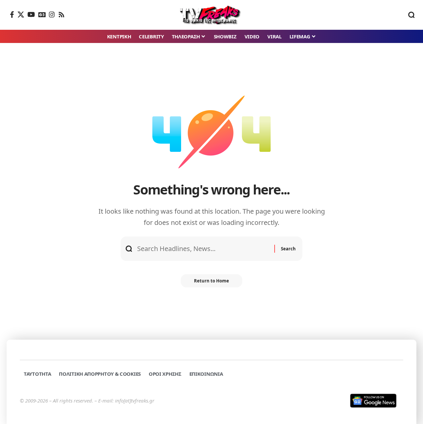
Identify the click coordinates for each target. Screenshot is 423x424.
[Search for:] (203, 248)
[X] (21, 14)
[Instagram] (52, 14)
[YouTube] (31, 14)
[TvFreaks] (211, 15)
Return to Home (211, 281)
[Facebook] (12, 14)
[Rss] (61, 14)
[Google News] (42, 14)
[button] (411, 15)
